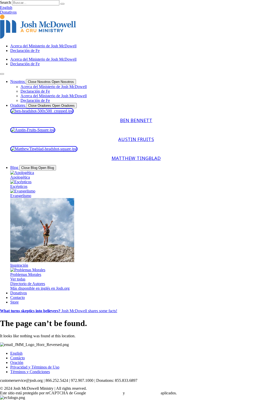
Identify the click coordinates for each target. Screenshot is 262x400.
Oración (16, 362)
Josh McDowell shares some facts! (58, 311)
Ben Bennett (136, 120)
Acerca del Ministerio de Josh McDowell (43, 46)
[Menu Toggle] (2, 74)
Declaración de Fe (25, 50)
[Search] (62, 4)
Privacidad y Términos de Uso (34, 367)
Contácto (17, 358)
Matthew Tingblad (136, 158)
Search (5, 2)
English (16, 353)
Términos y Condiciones (30, 372)
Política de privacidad (104, 393)
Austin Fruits (136, 139)
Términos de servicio (143, 393)
